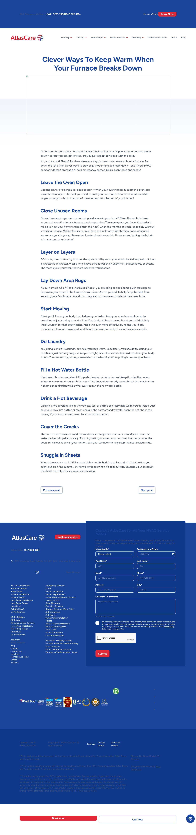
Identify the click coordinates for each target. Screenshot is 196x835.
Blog (183, 37)
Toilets (48, 621)
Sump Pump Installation (56, 618)
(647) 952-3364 (55, 14)
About (174, 37)
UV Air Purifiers (18, 612)
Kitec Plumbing (52, 603)
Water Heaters (117, 37)
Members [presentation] (147, 14)
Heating (65, 37)
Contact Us (16, 651)
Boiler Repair (16, 591)
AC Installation (18, 617)
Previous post (51, 490)
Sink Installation (52, 612)
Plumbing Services (54, 606)
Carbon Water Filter (54, 635)
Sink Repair (50, 615)
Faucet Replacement (55, 594)
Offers (155, 14)
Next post (147, 490)
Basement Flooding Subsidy (58, 640)
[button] (116, 691)
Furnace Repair (18, 597)
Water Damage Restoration (58, 649)
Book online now (67, 537)
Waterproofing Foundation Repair (61, 652)
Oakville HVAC (17, 609)
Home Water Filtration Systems (60, 597)
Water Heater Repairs (55, 626)
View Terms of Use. (116, 629)
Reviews (15, 662)
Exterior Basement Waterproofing (61, 643)
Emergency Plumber (55, 585)
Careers (14, 648)
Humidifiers (16, 606)
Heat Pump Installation (22, 600)
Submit (102, 653)
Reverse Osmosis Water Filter (59, 609)
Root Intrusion (52, 646)
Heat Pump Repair (19, 603)
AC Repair (15, 620)
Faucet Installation (54, 591)
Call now (137, 819)
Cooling (79, 37)
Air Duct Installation (20, 585)
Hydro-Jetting (52, 600)
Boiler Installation (19, 588)
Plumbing (136, 37)
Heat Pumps (97, 37)
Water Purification (54, 632)
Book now (58, 818)
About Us (15, 639)
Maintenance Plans (157, 37)
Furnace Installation (20, 594)
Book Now (167, 14)
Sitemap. (91, 744)
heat (140, 292)
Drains (48, 588)
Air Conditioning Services (23, 623)
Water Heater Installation (57, 623)
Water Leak (50, 629)
